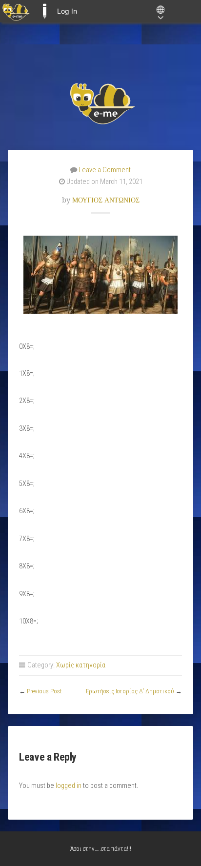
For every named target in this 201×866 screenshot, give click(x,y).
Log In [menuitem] (67, 11)
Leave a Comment (105, 170)
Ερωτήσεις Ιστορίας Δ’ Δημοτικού (130, 691)
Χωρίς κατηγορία (80, 665)
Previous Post (44, 691)
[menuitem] (16, 11)
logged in (68, 786)
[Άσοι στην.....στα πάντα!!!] (100, 103)
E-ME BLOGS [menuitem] (44, 11)
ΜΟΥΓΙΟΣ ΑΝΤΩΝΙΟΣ (106, 200)
